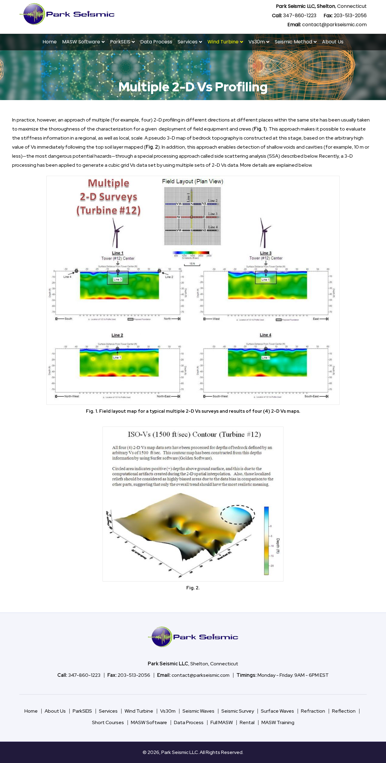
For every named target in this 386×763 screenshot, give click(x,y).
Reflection (344, 711)
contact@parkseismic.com (334, 24)
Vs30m (256, 41)
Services (188, 41)
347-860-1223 (299, 15)
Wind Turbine (223, 41)
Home (50, 41)
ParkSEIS (120, 41)
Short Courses (108, 722)
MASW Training (277, 722)
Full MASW (221, 722)
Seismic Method (293, 41)
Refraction (313, 711)
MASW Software (81, 41)
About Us (332, 41)
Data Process (156, 41)
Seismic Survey (237, 711)
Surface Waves (277, 711)
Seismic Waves (198, 711)
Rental (247, 722)
